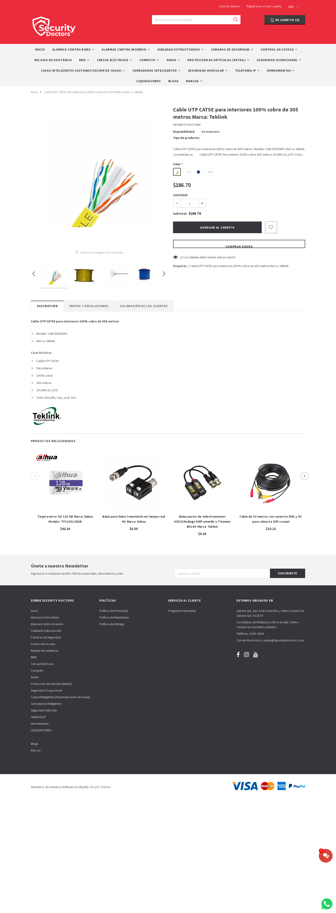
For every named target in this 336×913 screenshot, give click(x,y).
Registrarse (254, 6)
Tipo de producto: (186, 138)
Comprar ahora (239, 246)
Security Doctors (187, 124)
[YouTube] (255, 654)
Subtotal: (180, 213)
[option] (99, 174)
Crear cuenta (272, 6)
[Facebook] (238, 654)
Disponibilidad (184, 132)
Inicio (34, 92)
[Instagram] (246, 654)
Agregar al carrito (65, 509)
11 (181, 257)
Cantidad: (180, 195)
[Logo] (54, 25)
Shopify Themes (100, 787)
